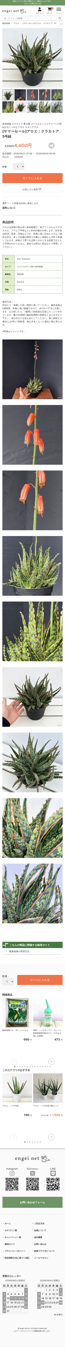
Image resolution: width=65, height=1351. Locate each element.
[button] (51, 1061)
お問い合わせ (40, 1244)
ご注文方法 (39, 1223)
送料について (9, 207)
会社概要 (38, 1237)
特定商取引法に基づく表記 (17, 1258)
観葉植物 (6, 23)
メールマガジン (41, 1258)
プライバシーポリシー (15, 1251)
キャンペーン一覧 (13, 1237)
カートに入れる (32, 178)
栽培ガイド (10, 1244)
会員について (40, 1230)
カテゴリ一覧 (11, 1230)
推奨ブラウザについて (44, 1251)
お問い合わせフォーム (32, 1202)
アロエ (16, 23)
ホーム (8, 1223)
